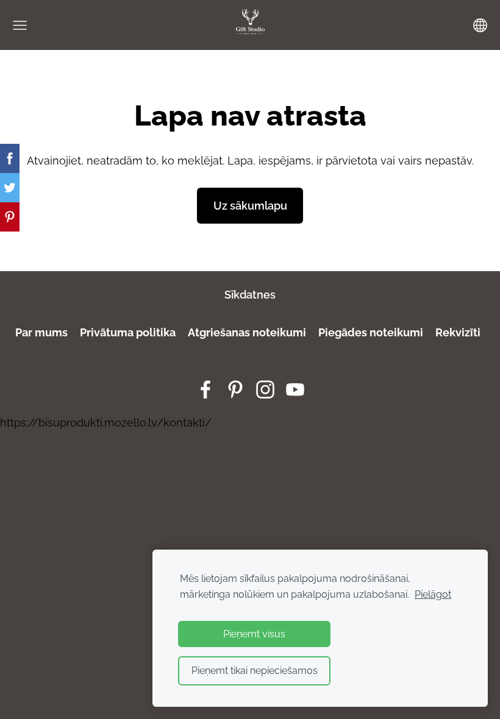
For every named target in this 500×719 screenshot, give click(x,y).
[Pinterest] (235, 390)
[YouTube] (295, 390)
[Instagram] (265, 390)
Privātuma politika (126, 332)
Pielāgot (433, 594)
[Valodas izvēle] (480, 25)
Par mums (41, 332)
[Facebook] (205, 390)
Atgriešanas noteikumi (247, 332)
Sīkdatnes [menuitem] (250, 294)
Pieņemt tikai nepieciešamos (254, 670)
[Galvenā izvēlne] (20, 25)
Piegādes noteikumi (369, 332)
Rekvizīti (457, 332)
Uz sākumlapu (250, 205)
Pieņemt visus (254, 634)
